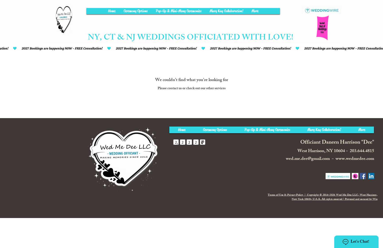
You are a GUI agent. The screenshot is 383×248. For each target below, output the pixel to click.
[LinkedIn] (371, 176)
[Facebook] (363, 176)
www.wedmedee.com (355, 159)
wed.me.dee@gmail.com (308, 159)
